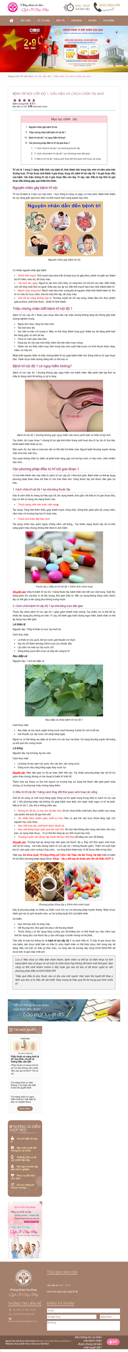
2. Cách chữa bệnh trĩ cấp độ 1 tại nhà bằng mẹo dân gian (62, 153)
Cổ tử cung (43, 20)
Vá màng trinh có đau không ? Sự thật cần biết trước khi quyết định (23, 1085)
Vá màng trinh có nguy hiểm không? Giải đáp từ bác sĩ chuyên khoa (23, 1099)
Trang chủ (13, 76)
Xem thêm (25, 1108)
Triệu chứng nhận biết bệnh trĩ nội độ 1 (47, 132)
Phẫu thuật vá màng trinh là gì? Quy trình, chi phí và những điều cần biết (25, 1059)
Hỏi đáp (92, 20)
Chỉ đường (108, 20)
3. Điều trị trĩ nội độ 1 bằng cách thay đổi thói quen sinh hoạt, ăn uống (67, 159)
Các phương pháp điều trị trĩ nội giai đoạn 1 (49, 143)
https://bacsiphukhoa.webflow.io (55, 1341)
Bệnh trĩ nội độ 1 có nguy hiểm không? (47, 137)
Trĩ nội (24, 76)
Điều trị (60, 20)
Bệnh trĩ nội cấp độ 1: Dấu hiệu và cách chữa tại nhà (60, 76)
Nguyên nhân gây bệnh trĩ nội (43, 127)
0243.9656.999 (19, 1314)
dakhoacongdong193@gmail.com (22, 1321)
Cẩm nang (76, 20)
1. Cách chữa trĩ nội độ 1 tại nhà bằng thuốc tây (57, 148)
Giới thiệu (26, 20)
